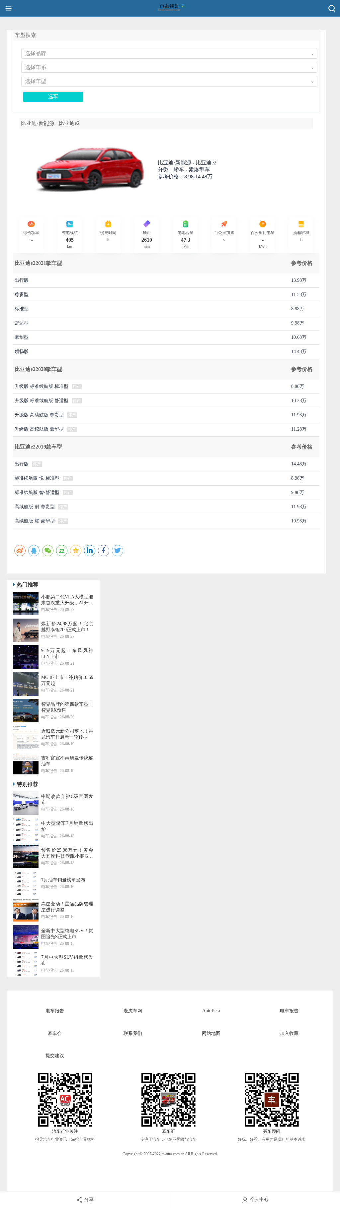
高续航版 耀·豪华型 (35, 520)
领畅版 (22, 351)
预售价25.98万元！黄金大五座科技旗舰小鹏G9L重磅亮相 (67, 853)
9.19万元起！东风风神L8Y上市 (67, 653)
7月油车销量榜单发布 (63, 879)
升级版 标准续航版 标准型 (41, 386)
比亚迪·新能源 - (187, 162)
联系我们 (133, 1033)
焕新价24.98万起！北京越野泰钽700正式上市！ (67, 626)
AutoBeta (211, 1010)
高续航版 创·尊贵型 (35, 506)
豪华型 (22, 337)
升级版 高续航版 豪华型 (39, 429)
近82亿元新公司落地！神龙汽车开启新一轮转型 (67, 734)
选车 (53, 96)
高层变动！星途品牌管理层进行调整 (67, 906)
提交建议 (54, 1055)
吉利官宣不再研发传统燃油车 (67, 760)
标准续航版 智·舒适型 (37, 492)
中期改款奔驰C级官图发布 (67, 799)
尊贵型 (22, 294)
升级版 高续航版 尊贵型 (39, 414)
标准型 (22, 308)
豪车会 (55, 1033)
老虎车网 (133, 1010)
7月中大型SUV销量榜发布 (67, 960)
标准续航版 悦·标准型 (37, 478)
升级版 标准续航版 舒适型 (41, 400)
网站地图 (211, 1033)
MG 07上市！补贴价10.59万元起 (67, 680)
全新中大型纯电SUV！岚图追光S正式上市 (67, 933)
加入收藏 (289, 1033)
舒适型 (22, 323)
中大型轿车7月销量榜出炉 (67, 826)
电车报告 (54, 1010)
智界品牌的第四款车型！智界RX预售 (67, 707)
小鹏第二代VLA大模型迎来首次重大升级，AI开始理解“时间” (67, 600)
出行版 (22, 280)
